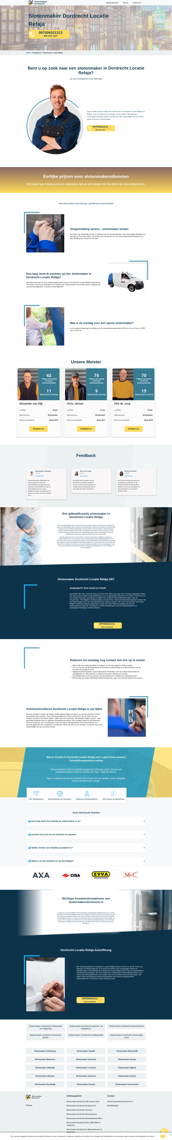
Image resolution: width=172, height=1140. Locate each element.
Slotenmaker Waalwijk (45, 1068)
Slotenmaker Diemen (86, 1084)
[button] (28, 876)
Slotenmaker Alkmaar (44, 1076)
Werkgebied (112, 3)
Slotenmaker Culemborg (45, 1051)
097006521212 (38, 429)
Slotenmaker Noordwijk (45, 1084)
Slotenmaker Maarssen (45, 1059)
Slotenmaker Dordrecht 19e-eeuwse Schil (83, 1101)
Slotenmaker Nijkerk (127, 1068)
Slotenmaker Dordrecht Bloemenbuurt (82, 1114)
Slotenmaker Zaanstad (86, 1059)
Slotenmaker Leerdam (86, 1068)
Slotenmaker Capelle (86, 1051)
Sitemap (29, 1105)
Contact (137, 3)
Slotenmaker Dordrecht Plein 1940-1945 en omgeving (83, 1124)
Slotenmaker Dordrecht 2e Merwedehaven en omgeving (84, 1130)
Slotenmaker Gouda (127, 1059)
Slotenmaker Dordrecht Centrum (79, 1110)
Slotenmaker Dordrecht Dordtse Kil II (81, 1106)
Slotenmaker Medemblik (127, 1051)
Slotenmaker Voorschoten (127, 1084)
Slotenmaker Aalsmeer (86, 1076)
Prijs (125, 3)
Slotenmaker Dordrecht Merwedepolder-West (84, 1118)
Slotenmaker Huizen (127, 1076)
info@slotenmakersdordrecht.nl (120, 1101)
